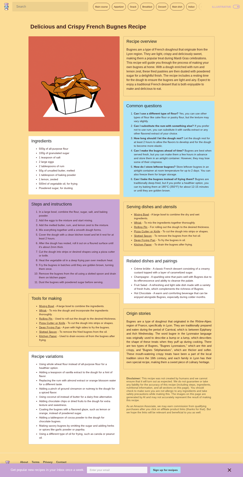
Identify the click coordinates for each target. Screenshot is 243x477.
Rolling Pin (46, 318)
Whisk (43, 310)
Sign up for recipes (165, 469)
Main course (101, 7)
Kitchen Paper (48, 336)
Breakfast (147, 7)
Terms (35, 462)
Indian (191, 7)
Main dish (177, 7)
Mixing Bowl (46, 306)
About (24, 462)
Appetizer (119, 7)
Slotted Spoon (48, 331)
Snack (133, 7)
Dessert (162, 7)
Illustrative (221, 6)
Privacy (48, 462)
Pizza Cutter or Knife (52, 323)
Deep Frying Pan (49, 327)
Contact (61, 462)
